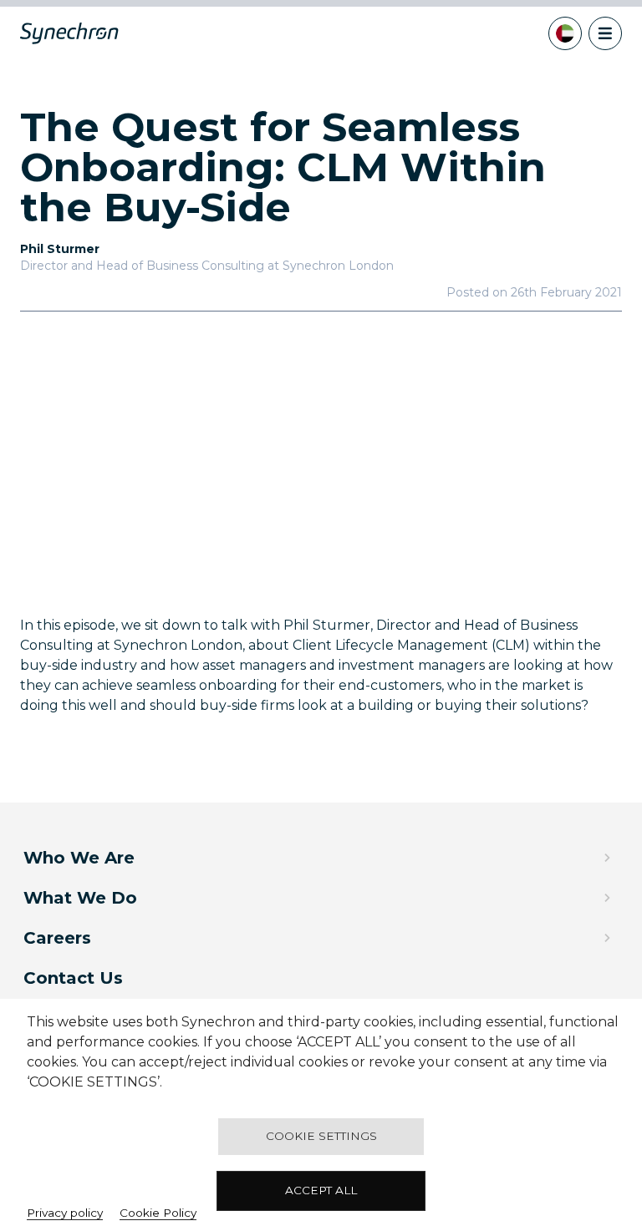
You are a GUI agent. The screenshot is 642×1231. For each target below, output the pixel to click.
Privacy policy (65, 1212)
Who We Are (79, 858)
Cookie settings (321, 1135)
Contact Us (73, 978)
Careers (57, 938)
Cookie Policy (158, 1212)
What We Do (80, 898)
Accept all (321, 1190)
